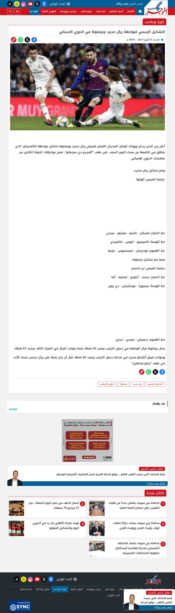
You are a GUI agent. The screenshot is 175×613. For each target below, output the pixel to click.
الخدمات (100, 11)
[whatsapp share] (20, 39)
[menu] (17, 11)
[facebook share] (34, 39)
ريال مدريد (137, 384)
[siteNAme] (156, 7)
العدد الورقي (56, 4)
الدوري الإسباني (107, 384)
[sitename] (153, 579)
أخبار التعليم (116, 11)
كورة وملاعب (30, 11)
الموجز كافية (49, 11)
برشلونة (123, 384)
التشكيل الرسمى (155, 384)
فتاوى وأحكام (42, 589)
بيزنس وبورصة (68, 11)
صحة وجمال (26, 589)
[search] (10, 11)
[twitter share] (27, 39)
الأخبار (130, 11)
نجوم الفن (86, 11)
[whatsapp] (13, 39)
